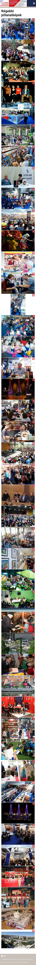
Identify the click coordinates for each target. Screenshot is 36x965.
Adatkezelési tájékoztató (8, 959)
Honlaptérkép (21, 959)
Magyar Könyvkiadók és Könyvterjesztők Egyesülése (16, 962)
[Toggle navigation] (34, 3)
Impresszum (29, 959)
